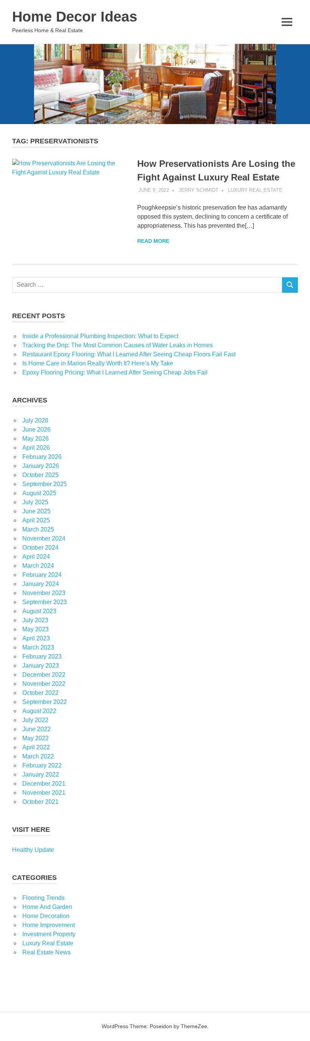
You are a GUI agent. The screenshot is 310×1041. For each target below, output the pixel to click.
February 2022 (42, 765)
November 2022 (43, 684)
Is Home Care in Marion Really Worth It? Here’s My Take (97, 363)
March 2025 (38, 529)
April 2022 (36, 747)
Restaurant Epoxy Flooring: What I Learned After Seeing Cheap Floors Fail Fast (129, 354)
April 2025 (36, 520)
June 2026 (36, 429)
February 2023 (42, 656)
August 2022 (39, 711)
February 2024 (42, 575)
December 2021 (43, 783)
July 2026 (35, 420)
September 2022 (44, 702)
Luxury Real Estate (255, 190)
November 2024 (43, 538)
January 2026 (40, 466)
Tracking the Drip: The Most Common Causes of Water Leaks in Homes (117, 345)
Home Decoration (46, 916)
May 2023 (35, 629)
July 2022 (35, 720)
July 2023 (35, 620)
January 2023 (40, 665)
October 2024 (40, 547)
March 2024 (38, 565)
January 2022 (40, 774)
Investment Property (49, 934)
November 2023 (43, 593)
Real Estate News (46, 952)
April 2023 (36, 638)
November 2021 (43, 792)
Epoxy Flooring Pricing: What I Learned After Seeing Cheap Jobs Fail (115, 372)
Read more (153, 241)
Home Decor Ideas (74, 17)
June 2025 (36, 511)
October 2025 (40, 475)
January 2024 (40, 584)
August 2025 (39, 493)
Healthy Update (33, 850)
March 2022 (38, 756)
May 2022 (35, 738)
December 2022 (43, 674)
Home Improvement (48, 925)
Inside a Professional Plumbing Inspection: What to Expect (100, 336)
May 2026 (35, 438)
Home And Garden (47, 907)
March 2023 (38, 647)
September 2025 (44, 484)
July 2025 (35, 502)
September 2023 (44, 602)
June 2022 (36, 729)
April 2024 (36, 556)
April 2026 (36, 447)
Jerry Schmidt (198, 190)
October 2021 (40, 802)
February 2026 (42, 457)
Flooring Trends (43, 898)
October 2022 (40, 693)
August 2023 (39, 611)
